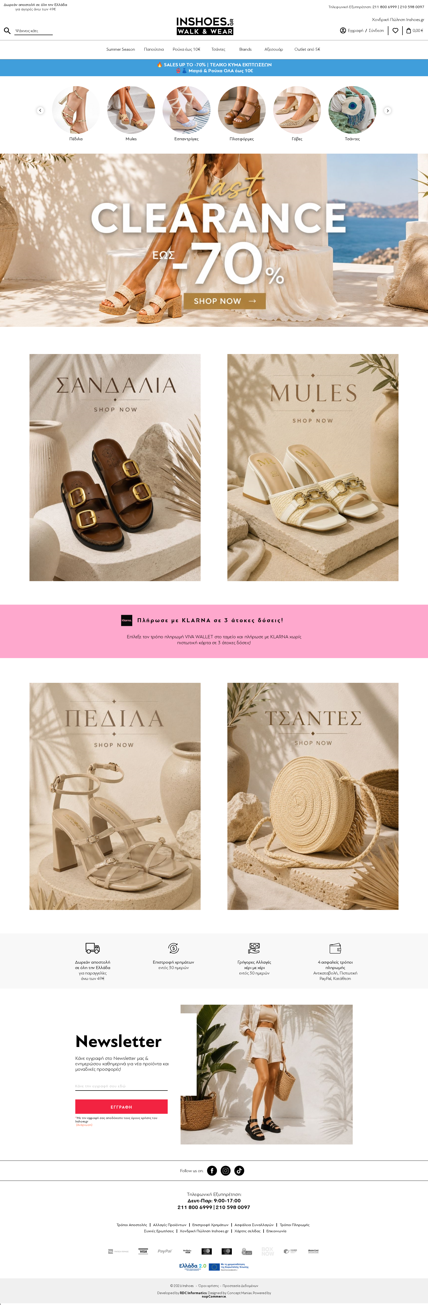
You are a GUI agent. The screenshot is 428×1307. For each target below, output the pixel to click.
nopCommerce (214, 1297)
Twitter (226, 1171)
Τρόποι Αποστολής (131, 1225)
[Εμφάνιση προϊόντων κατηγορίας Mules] (76, 110)
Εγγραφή (355, 30)
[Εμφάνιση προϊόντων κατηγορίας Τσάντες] (297, 110)
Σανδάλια (352, 138)
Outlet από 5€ (307, 49)
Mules (75, 138)
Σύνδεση (376, 30)
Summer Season (121, 49)
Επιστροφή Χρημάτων (210, 1225)
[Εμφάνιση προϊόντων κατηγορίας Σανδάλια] (352, 110)
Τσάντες (297, 138)
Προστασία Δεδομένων (240, 1286)
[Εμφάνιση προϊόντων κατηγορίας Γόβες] (242, 110)
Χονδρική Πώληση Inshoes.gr (398, 19)
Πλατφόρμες (186, 138)
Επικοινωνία (276, 1231)
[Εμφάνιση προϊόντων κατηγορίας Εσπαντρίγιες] (131, 110)
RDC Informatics (193, 1293)
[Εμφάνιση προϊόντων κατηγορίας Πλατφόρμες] (187, 110)
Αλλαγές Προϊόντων (170, 1225)
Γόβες (242, 138)
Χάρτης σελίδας (248, 1231)
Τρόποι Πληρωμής (295, 1225)
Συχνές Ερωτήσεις (159, 1231)
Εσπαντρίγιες (131, 138)
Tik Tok (239, 1171)
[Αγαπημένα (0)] (395, 30)
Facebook (212, 1171)
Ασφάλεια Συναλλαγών (254, 1225)
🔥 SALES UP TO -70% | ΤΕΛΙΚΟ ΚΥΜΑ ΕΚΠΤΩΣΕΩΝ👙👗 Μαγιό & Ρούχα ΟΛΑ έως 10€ (214, 67)
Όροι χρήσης (208, 1286)
